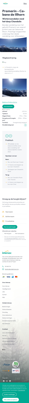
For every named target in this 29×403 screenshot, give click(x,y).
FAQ (3, 297)
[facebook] (3, 381)
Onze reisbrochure (7, 315)
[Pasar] (6, 365)
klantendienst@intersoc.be (12, 269)
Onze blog (5, 312)
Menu (25, 3)
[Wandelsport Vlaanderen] (6, 371)
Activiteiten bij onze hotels (9, 320)
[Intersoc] (5, 3)
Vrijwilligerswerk (6, 289)
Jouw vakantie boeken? (8, 332)
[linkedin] (10, 381)
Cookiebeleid (21, 390)
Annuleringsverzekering (8, 341)
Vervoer (4, 335)
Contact (4, 294)
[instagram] (6, 381)
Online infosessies (6, 309)
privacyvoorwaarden (12, 238)
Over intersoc (5, 286)
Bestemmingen (6, 306)
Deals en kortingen (7, 318)
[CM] (16, 364)
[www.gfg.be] (16, 370)
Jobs (3, 291)
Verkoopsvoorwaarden (8, 344)
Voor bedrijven (6, 323)
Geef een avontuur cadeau (9, 338)
